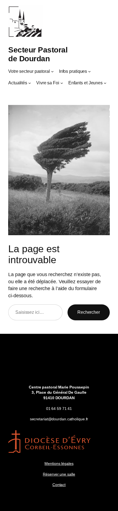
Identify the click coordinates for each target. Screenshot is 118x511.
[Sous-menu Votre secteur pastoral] (52, 71)
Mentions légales (58, 463)
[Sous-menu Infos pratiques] (89, 71)
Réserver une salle (59, 474)
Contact (59, 484)
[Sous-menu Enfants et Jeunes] (105, 83)
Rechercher (88, 312)
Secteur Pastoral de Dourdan (38, 54)
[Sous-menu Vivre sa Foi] (61, 83)
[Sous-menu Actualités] (29, 83)
